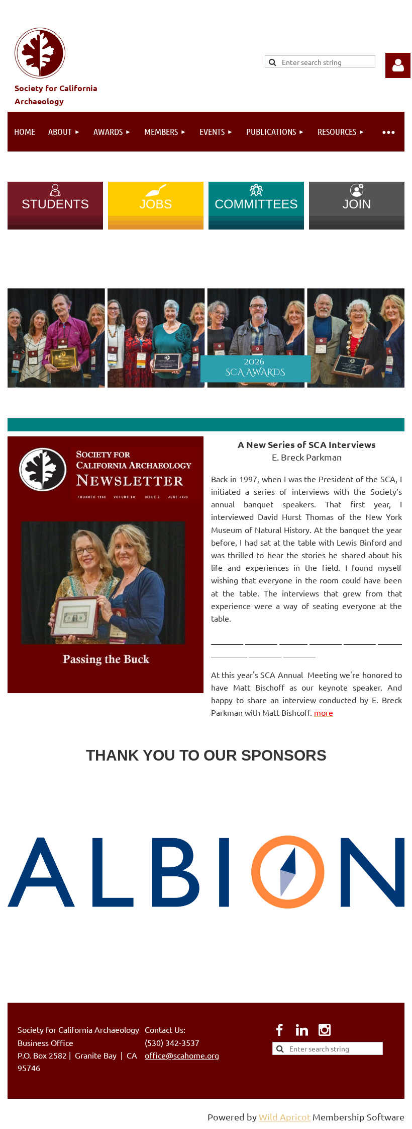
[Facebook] (279, 1030)
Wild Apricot (285, 1116)
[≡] (387, 132)
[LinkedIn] (302, 1030)
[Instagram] (325, 1030)
